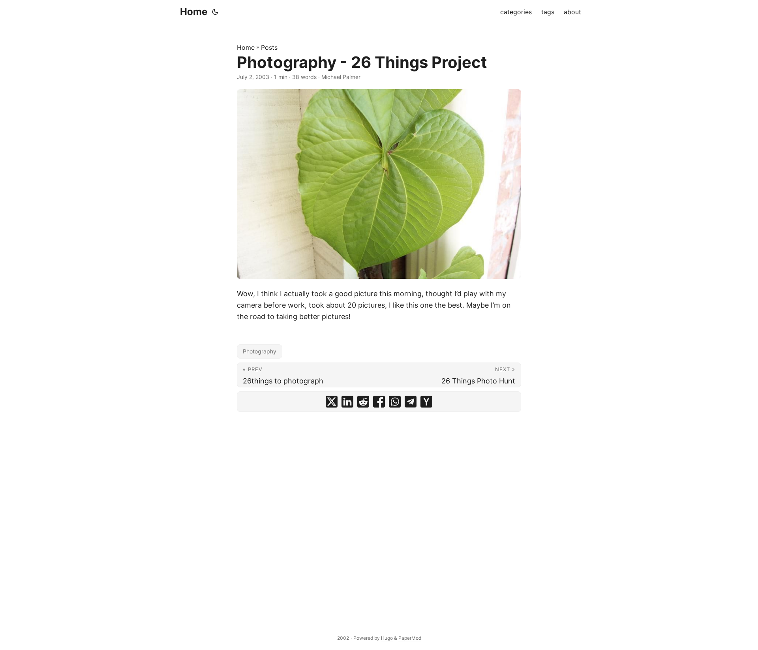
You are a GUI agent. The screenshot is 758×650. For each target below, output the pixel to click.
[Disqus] (379, 514)
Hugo (387, 638)
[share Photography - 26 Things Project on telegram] (411, 402)
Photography (259, 351)
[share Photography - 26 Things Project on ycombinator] (426, 402)
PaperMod (409, 638)
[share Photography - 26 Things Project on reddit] (363, 402)
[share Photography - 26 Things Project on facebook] (379, 402)
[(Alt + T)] (215, 12)
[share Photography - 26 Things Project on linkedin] (347, 402)
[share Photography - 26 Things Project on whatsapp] (395, 402)
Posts (269, 47)
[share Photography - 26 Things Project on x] (332, 402)
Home (193, 11)
